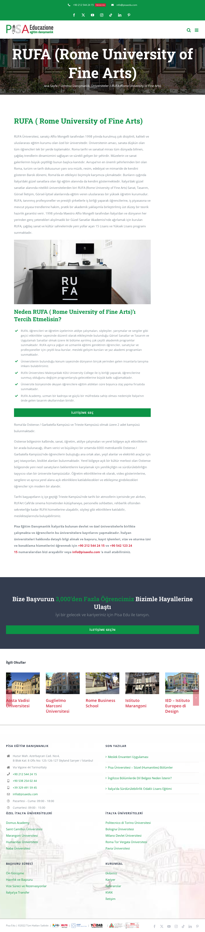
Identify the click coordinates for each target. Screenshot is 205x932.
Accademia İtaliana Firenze (22, 683)
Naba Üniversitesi (18, 850)
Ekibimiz (111, 875)
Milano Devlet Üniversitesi (124, 837)
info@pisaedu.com (86, 552)
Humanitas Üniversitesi (22, 843)
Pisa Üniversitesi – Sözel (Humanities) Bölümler (140, 769)
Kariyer (110, 881)
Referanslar (113, 887)
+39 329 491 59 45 (25, 789)
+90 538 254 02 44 (25, 782)
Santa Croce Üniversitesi (142, 683)
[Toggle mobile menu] (197, 30)
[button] (9, 698)
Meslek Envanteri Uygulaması (128, 758)
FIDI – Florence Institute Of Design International (62, 683)
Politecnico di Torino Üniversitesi (128, 824)
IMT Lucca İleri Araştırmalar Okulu (102, 683)
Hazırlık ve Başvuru (19, 881)
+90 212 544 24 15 (91, 545)
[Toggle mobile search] (189, 30)
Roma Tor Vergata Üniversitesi (126, 843)
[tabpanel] (82, 338)
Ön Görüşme (15, 875)
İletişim (111, 900)
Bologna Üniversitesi (120, 830)
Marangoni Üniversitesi (22, 837)
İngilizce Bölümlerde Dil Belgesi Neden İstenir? (140, 779)
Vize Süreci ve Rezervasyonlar (26, 887)
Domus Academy (17, 824)
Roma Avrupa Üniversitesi (182, 683)
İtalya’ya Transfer (17, 894)
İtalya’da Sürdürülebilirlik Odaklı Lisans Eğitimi (140, 790)
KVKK (109, 894)
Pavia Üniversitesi (118, 850)
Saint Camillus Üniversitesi (24, 830)
